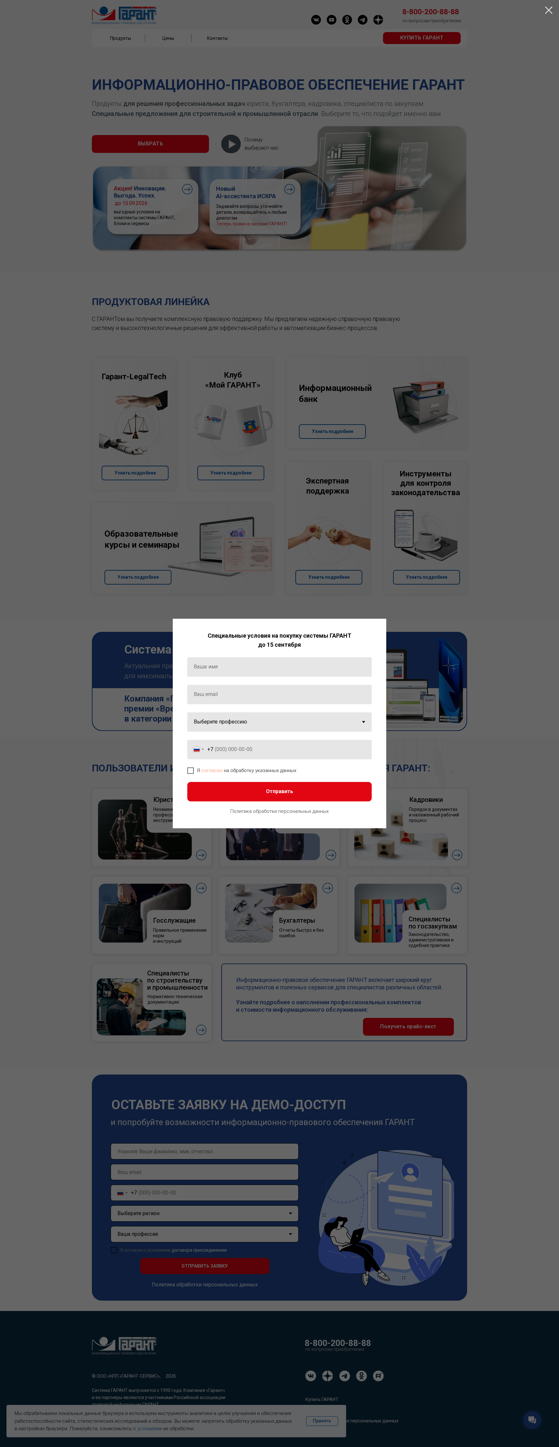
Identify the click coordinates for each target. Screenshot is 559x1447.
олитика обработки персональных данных (281, 811)
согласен (212, 770)
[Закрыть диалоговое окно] (549, 10)
